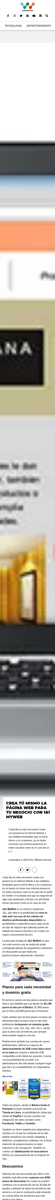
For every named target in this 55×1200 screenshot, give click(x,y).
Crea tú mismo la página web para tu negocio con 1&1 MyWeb (28, 810)
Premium (43, 1011)
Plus (11, 1011)
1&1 (44, 903)
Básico (29, 1007)
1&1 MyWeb (9, 909)
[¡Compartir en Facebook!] (20, 869)
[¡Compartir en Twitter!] (27, 869)
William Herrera (42, 860)
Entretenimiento (39, 25)
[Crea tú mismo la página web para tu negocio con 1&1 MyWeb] (27, 432)
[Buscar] (47, 15)
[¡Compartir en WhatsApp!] (34, 869)
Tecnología (13, 25)
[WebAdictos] (27, 6)
